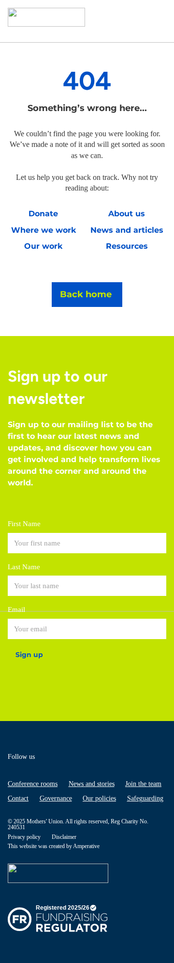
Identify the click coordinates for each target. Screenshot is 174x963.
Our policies (99, 798)
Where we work (43, 230)
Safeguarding (145, 798)
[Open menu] (156, 17)
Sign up (29, 654)
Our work (43, 246)
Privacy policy (24, 837)
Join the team (143, 783)
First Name (24, 524)
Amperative (86, 846)
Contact (18, 798)
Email (16, 609)
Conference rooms (33, 783)
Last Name (24, 567)
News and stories (92, 783)
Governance (56, 798)
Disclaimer (64, 837)
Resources (127, 246)
